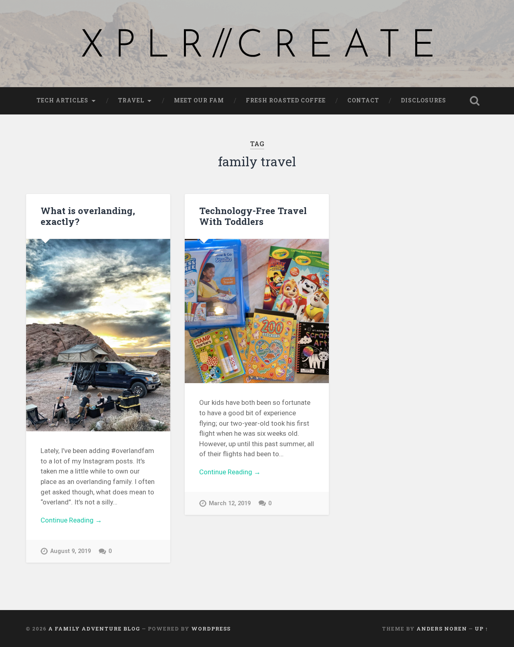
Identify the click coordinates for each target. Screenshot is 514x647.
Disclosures (423, 100)
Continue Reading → (71, 520)
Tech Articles (62, 100)
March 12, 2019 (230, 503)
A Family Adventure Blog (94, 628)
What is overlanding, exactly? (88, 215)
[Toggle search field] (474, 100)
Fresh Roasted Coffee (286, 100)
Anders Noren (441, 628)
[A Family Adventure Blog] (257, 43)
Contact (363, 100)
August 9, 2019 (70, 551)
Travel (131, 100)
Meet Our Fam (199, 100)
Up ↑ (481, 628)
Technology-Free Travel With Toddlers (253, 215)
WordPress (210, 628)
